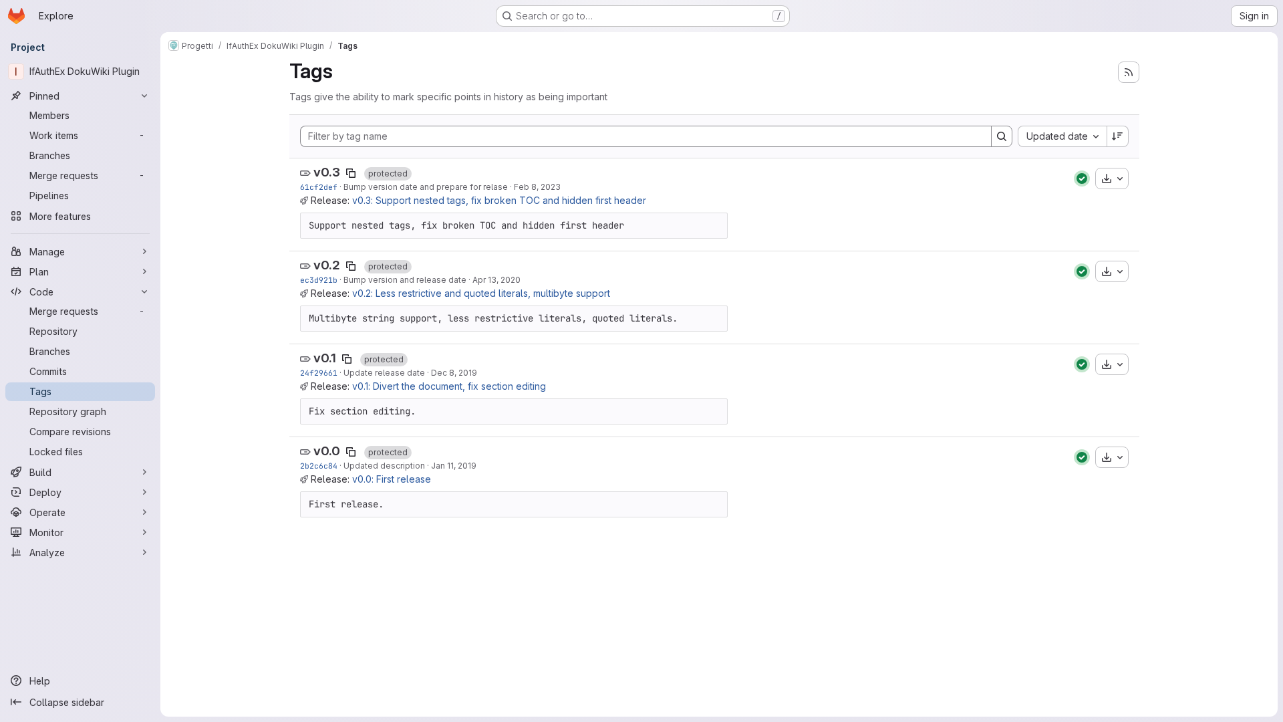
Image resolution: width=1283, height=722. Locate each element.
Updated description (384, 466)
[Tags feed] (1128, 72)
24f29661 (318, 373)
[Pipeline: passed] (1082, 178)
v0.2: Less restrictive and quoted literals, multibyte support (481, 293)
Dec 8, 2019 (454, 373)
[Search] (1001, 136)
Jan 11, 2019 (453, 466)
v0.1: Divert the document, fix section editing (449, 386)
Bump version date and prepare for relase (425, 187)
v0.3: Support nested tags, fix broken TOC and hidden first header (499, 200)
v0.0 (326, 451)
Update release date (384, 373)
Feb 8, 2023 (537, 187)
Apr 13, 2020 (496, 280)
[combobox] (1062, 136)
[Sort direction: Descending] (1118, 136)
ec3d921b (318, 280)
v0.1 (324, 358)
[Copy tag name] (351, 173)
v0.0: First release (391, 479)
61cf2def (318, 187)
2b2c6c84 (318, 466)
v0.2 (326, 265)
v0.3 (326, 172)
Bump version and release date (404, 280)
